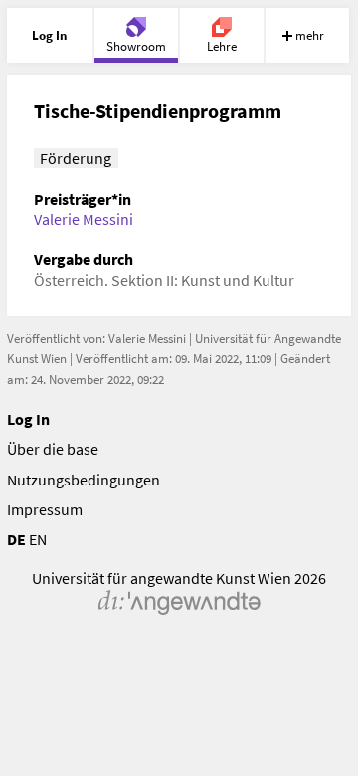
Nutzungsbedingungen (83, 479)
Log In (28, 419)
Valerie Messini (83, 219)
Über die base (52, 449)
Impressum (45, 509)
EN (38, 539)
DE (16, 539)
